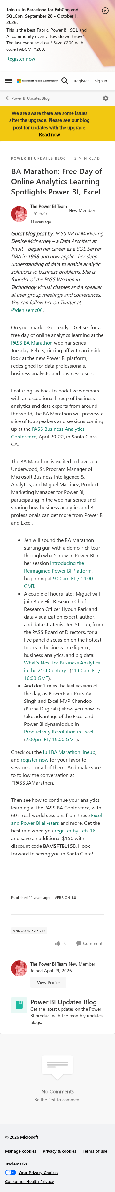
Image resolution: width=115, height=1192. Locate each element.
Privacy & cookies (59, 1151)
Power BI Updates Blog (31, 98)
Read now (49, 134)
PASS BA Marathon (32, 342)
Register (81, 80)
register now (35, 759)
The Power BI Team (48, 206)
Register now (20, 58)
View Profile (48, 982)
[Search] (65, 81)
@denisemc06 (27, 310)
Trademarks (16, 1163)
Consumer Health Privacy (29, 1181)
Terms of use (95, 1151)
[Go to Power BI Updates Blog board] (19, 1005)
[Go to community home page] (37, 81)
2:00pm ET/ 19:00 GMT (51, 739)
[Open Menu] (105, 98)
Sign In (101, 80)
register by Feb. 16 (75, 830)
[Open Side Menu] (9, 81)
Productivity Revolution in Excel (58, 731)
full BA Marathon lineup (69, 751)
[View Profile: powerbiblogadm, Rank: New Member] (19, 214)
